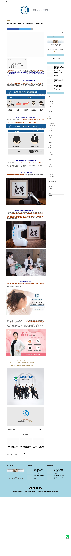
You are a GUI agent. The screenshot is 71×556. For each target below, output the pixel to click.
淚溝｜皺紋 (50, 130)
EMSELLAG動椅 (51, 103)
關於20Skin (17, 1)
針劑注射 (35, 1)
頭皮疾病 (9, 429)
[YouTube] (40, 488)
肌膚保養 (50, 137)
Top (35, 494)
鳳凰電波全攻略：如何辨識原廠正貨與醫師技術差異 (58, 80)
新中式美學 (50, 111)
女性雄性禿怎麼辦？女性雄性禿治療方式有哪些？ (16, 65)
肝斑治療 (49, 145)
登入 (12, 454)
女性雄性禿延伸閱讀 (12, 67)
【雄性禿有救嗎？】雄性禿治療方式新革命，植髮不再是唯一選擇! (19, 360)
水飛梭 (50, 106)
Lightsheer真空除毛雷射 (52, 181)
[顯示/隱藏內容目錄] (25, 59)
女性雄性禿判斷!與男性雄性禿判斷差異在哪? (15, 62)
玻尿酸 (50, 164)
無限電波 (50, 186)
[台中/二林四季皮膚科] (35, 10)
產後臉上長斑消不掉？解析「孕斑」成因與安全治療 (58, 87)
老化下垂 (50, 135)
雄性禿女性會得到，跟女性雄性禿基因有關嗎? (15, 63)
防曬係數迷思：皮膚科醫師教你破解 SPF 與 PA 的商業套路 (58, 74)
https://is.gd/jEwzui (28, 424)
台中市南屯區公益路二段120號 (40, 491)
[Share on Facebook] (4, 62)
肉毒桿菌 (50, 166)
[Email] (4, 69)
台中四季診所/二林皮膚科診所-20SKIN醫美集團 (21, 491)
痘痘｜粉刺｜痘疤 (51, 132)
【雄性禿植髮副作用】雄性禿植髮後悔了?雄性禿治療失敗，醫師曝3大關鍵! (21, 365)
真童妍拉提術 (24, 1)
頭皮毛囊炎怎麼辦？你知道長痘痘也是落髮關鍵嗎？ (25, 447)
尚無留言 (15, 25)
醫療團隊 (49, 147)
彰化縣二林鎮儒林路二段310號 (54, 491)
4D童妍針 (50, 152)
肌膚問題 (29, 1)
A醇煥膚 (50, 99)
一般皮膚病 (50, 120)
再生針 (50, 157)
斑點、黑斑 (50, 128)
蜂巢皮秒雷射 (51, 193)
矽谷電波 (50, 190)
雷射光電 (41, 1)
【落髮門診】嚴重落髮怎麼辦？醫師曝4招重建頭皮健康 (18, 364)
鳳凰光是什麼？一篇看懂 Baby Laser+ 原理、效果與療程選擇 (59, 67)
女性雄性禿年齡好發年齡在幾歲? (13, 64)
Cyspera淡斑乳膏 (51, 101)
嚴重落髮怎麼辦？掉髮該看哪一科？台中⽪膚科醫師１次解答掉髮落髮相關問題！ (22, 362)
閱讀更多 (55, 51)
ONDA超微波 (51, 183)
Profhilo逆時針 (51, 154)
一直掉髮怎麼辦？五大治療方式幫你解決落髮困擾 (13, 447)
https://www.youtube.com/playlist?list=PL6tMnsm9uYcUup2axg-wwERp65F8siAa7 (55, 203)
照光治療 (50, 188)
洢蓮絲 (50, 159)
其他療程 (47, 1)
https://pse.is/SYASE (28, 420)
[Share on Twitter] (4, 64)
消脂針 (50, 161)
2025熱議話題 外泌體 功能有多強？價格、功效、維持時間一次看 (38, 447)
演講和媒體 (53, 1)
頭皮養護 (14, 429)
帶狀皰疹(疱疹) (52, 123)
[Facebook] (30, 488)
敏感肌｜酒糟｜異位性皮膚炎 (53, 125)
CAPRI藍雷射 (51, 174)
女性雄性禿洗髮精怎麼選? (12, 66)
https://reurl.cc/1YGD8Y (29, 421)
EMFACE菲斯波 (51, 176)
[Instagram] (34, 488)
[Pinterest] (4, 67)
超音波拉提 (50, 195)
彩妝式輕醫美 (50, 109)
